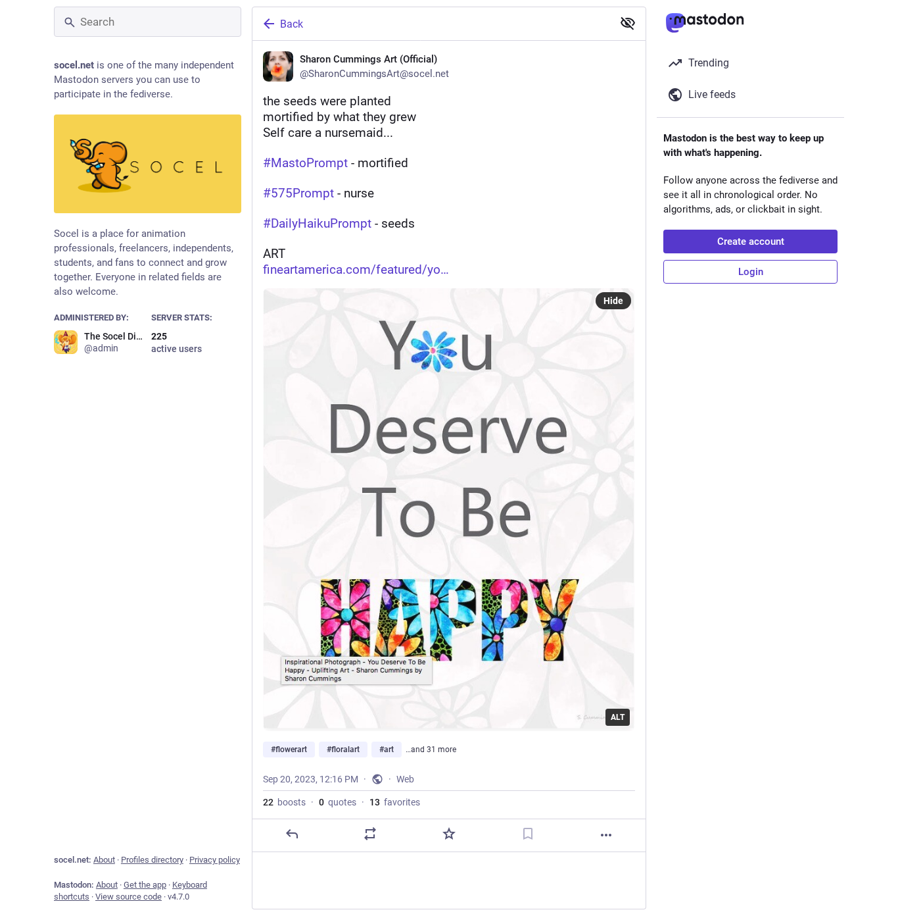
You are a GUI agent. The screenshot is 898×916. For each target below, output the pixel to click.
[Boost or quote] (370, 834)
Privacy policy (214, 860)
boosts (284, 802)
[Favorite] (449, 834)
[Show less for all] (628, 23)
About (104, 860)
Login (750, 272)
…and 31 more (431, 749)
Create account (750, 241)
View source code (128, 897)
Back (291, 24)
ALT (618, 717)
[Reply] (292, 834)
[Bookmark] (528, 834)
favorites (394, 802)
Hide (613, 300)
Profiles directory (152, 860)
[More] (606, 835)
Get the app (145, 885)
